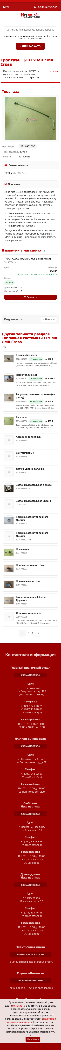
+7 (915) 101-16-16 (31, 912)
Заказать (31, 297)
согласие (17, 1005)
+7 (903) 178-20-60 (31, 709)
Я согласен (33, 1039)
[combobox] (30, 29)
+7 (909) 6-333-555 (31, 841)
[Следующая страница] (38, 633)
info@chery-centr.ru (30, 954)
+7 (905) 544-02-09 (31, 773)
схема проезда (30, 675)
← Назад (53, 71)
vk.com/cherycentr (30, 980)
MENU (6, 7)
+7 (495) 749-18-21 (31, 706)
